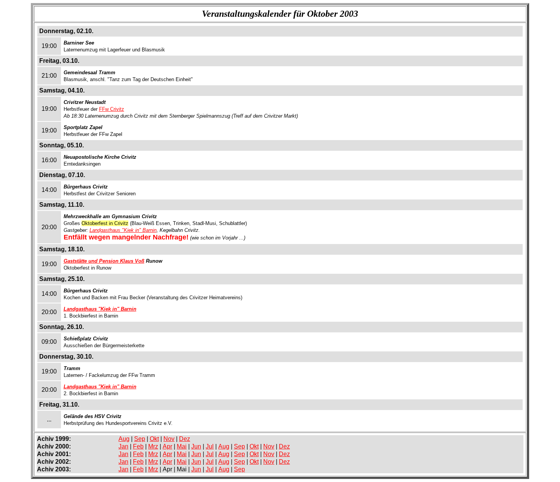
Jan (123, 446)
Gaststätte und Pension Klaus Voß (104, 261)
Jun (196, 446)
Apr (167, 446)
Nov (168, 439)
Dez (184, 439)
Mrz (153, 446)
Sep (139, 439)
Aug (124, 439)
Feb (138, 446)
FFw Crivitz (111, 109)
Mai (182, 446)
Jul (210, 446)
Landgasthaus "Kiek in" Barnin (123, 230)
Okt (154, 439)
